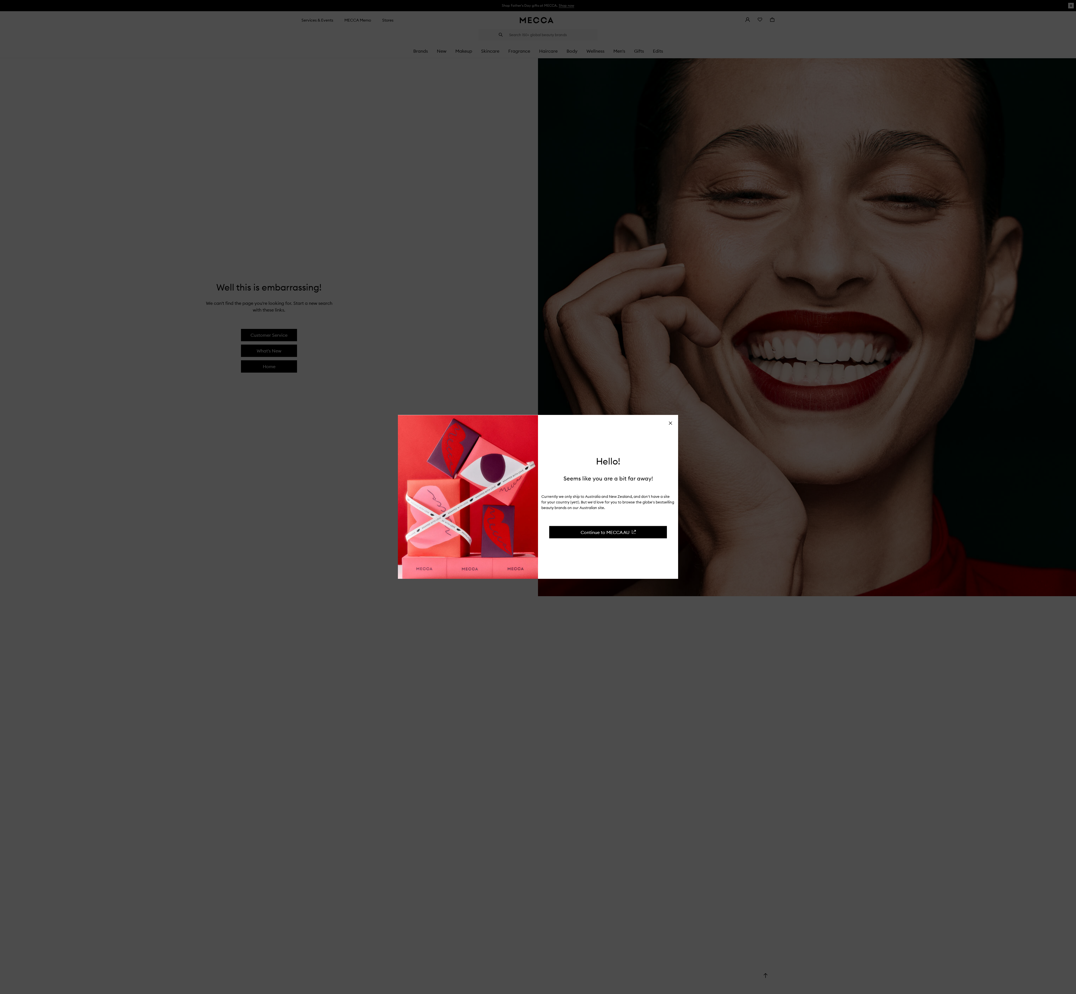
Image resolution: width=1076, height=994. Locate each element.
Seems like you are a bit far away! (608, 478)
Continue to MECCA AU (605, 532)
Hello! (608, 461)
